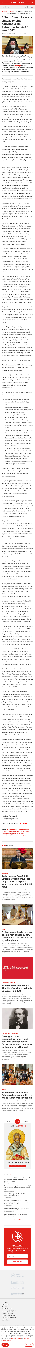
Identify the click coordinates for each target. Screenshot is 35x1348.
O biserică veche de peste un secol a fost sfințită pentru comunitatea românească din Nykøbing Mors (17, 936)
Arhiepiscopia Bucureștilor (9, 1317)
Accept (5, 1345)
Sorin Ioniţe (11, 33)
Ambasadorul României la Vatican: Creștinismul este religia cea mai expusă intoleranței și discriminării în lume (17, 881)
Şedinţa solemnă (6, 833)
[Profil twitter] (25, 7)
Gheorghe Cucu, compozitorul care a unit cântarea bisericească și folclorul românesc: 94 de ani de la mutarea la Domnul (17, 1041)
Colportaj (4, 1319)
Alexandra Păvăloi (12, 1050)
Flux (8, 1174)
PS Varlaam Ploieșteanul (9, 831)
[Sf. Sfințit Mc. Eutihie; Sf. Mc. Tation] (17, 1144)
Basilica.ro (17, 2)
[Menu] (2, 2)
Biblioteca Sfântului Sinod (9, 1315)
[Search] (33, 2)
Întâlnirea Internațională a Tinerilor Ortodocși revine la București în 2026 (17, 988)
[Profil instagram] (27, 7)
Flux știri (17, 1219)
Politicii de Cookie (16, 1338)
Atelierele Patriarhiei (7, 1312)
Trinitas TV (5, 1306)
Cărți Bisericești (6, 1320)
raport (18, 831)
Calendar (17, 1126)
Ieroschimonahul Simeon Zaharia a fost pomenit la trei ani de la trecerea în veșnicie (17, 1095)
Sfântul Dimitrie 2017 (18, 833)
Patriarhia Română (9, 11)
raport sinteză (25, 831)
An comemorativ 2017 (13, 829)
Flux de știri (5, 7)
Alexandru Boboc (12, 890)
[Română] (32, 7)
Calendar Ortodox (17, 1166)
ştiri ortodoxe (14, 835)
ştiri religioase (23, 835)
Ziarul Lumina (5, 1304)
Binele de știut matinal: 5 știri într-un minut (15, 1214)
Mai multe (29, 1345)
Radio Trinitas (5, 1303)
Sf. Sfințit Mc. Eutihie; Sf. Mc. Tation (17, 1162)
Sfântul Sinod (6, 835)
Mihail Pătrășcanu (12, 943)
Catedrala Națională (7, 1313)
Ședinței (18, 65)
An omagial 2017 (25, 829)
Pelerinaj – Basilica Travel (9, 1310)
